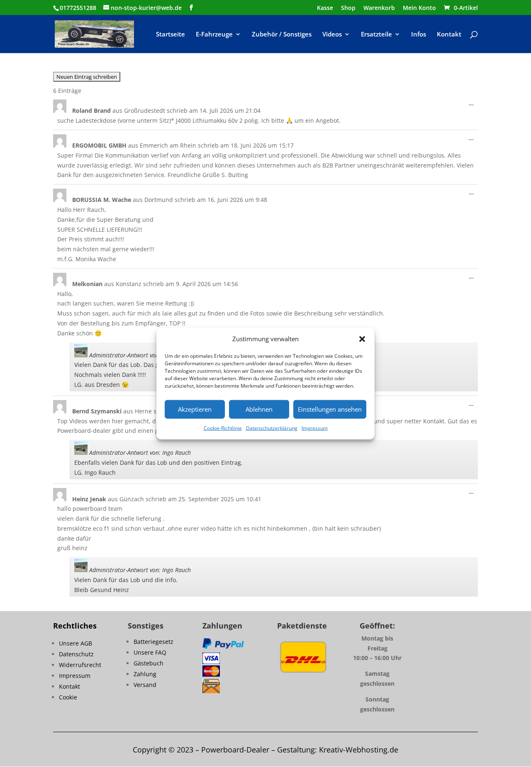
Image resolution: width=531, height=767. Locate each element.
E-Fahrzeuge (214, 34)
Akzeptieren (195, 409)
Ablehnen (259, 409)
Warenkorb (379, 8)
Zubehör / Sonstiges (282, 34)
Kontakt (449, 34)
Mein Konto (419, 8)
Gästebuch (148, 663)
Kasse (325, 8)
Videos (332, 34)
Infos (418, 34)
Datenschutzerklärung (271, 428)
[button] (362, 339)
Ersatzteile (376, 34)
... (473, 105)
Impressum (315, 428)
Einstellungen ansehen (330, 409)
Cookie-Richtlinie (223, 428)
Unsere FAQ (150, 652)
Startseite (170, 34)
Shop (348, 8)
